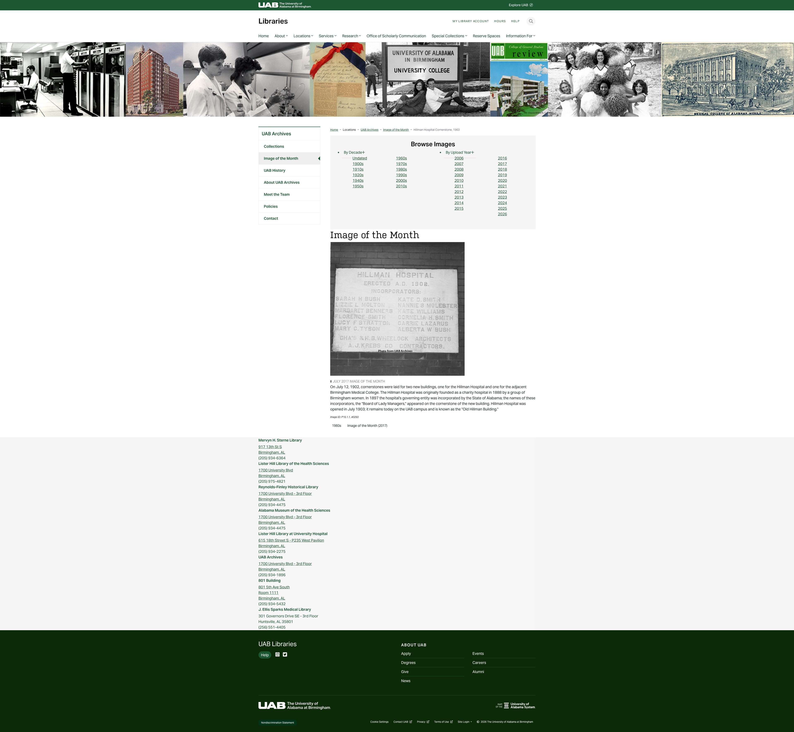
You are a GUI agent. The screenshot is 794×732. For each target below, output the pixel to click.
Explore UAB (518, 5)
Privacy (423, 722)
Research (350, 36)
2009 (459, 175)
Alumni (478, 671)
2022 (502, 191)
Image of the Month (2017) (367, 426)
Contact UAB (402, 722)
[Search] (531, 21)
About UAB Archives (282, 182)
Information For (519, 36)
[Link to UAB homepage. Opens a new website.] (294, 705)
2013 (459, 197)
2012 (459, 191)
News (405, 680)
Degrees (408, 662)
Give (405, 671)
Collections (274, 146)
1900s (358, 163)
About (280, 36)
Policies (271, 206)
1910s (358, 169)
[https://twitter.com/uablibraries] (285, 655)
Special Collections (448, 36)
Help (515, 21)
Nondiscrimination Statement (277, 722)
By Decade (353, 152)
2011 (459, 186)
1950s (358, 186)
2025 (502, 208)
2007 (459, 163)
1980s (401, 169)
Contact (271, 218)
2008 (459, 169)
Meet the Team (277, 194)
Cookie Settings (379, 722)
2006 (459, 158)
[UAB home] (284, 5)
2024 (502, 202)
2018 (502, 169)
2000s (401, 180)
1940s (358, 180)
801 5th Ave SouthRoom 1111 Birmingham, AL (274, 593)
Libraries (273, 21)
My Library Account (471, 21)
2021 (502, 186)
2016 (502, 158)
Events (478, 653)
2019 (502, 175)
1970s (401, 163)
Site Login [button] (464, 722)
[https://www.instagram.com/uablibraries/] (277, 655)
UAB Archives (276, 134)
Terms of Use (443, 722)
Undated (360, 158)
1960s (401, 158)
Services (326, 36)
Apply (406, 653)
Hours (500, 21)
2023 (502, 197)
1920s (358, 175)
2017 (502, 163)
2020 (502, 180)
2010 (459, 180)
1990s (401, 175)
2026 (502, 214)
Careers (479, 662)
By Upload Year (458, 152)
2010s (401, 186)
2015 (459, 208)
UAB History (274, 170)
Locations (302, 36)
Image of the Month (281, 158)
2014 (459, 202)
